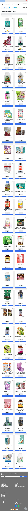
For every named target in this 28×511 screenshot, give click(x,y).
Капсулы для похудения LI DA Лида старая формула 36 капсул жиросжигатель (7, 428)
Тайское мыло (16, 484)
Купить (7, 33)
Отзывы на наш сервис (4, 485)
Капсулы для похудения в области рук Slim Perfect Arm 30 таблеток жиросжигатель (20, 337)
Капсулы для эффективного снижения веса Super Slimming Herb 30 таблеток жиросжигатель (7, 119)
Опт (1, 487)
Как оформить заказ (4, 483)
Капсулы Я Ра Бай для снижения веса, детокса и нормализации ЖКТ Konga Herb (20, 210)
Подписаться (23, 476)
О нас (2, 488)
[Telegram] (15, 7)
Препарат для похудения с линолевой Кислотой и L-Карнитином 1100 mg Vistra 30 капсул (20, 409)
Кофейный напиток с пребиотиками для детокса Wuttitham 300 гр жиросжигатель (21, 246)
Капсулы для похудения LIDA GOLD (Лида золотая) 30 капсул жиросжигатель (20, 428)
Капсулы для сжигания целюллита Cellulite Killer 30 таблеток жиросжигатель (7, 355)
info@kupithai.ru (17, 502)
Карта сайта (3, 495)
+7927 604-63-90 (24, 7)
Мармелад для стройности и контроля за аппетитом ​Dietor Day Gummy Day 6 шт (7, 409)
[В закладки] (12, 18)
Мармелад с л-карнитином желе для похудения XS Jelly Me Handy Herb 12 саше (7, 373)
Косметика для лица (17, 485)
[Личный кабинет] (11, 1)
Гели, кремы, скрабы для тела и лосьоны (20, 486)
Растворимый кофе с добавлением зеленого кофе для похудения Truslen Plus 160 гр (20, 228)
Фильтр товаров (14, 13)
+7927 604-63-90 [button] (17, 501)
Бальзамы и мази (17, 488)
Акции (15, 487)
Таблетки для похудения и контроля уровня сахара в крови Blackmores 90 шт (20, 355)
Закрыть (25, 3)
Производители (3, 496)
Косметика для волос (17, 483)
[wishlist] (21, 1)
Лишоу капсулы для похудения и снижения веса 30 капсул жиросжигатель (7, 29)
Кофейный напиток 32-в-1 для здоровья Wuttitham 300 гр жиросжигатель (7, 301)
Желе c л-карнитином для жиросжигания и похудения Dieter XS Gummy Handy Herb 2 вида (20, 391)
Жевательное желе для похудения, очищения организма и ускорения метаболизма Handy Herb (20, 373)
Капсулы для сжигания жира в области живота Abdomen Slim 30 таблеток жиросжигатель (20, 65)
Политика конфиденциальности (5, 493)
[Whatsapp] (16, 7)
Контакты (2, 494)
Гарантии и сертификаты (4, 486)
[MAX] (13, 7)
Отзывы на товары (3, 484)
